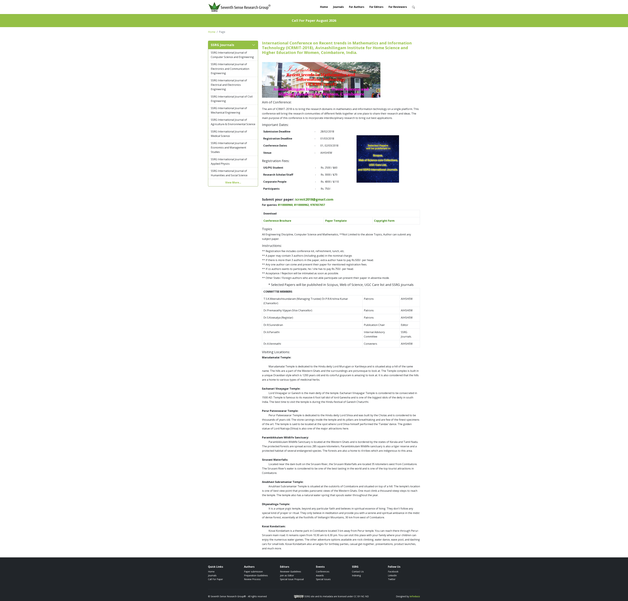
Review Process (252, 579)
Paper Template (336, 220)
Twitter (391, 579)
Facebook (393, 571)
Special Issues (323, 579)
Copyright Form (384, 220)
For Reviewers (398, 7)
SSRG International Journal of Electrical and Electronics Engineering (229, 85)
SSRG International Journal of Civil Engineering (232, 99)
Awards (320, 575)
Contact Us (358, 571)
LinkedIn (392, 575)
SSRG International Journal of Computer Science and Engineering (232, 55)
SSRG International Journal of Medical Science (229, 134)
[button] (233, 45)
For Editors (376, 7)
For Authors (356, 7)
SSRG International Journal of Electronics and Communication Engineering (230, 69)
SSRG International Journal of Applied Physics (229, 161)
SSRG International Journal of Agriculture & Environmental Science (233, 122)
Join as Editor (287, 575)
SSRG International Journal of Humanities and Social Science (229, 173)
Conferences (322, 571)
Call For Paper (215, 579)
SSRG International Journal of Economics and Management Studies (229, 147)
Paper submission (253, 571)
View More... (233, 182)
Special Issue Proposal (292, 579)
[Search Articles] (413, 7)
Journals (338, 7)
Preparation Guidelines (256, 575)
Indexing (356, 575)
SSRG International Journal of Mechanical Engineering (229, 110)
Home (324, 7)
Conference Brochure (277, 220)
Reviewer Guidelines (290, 571)
